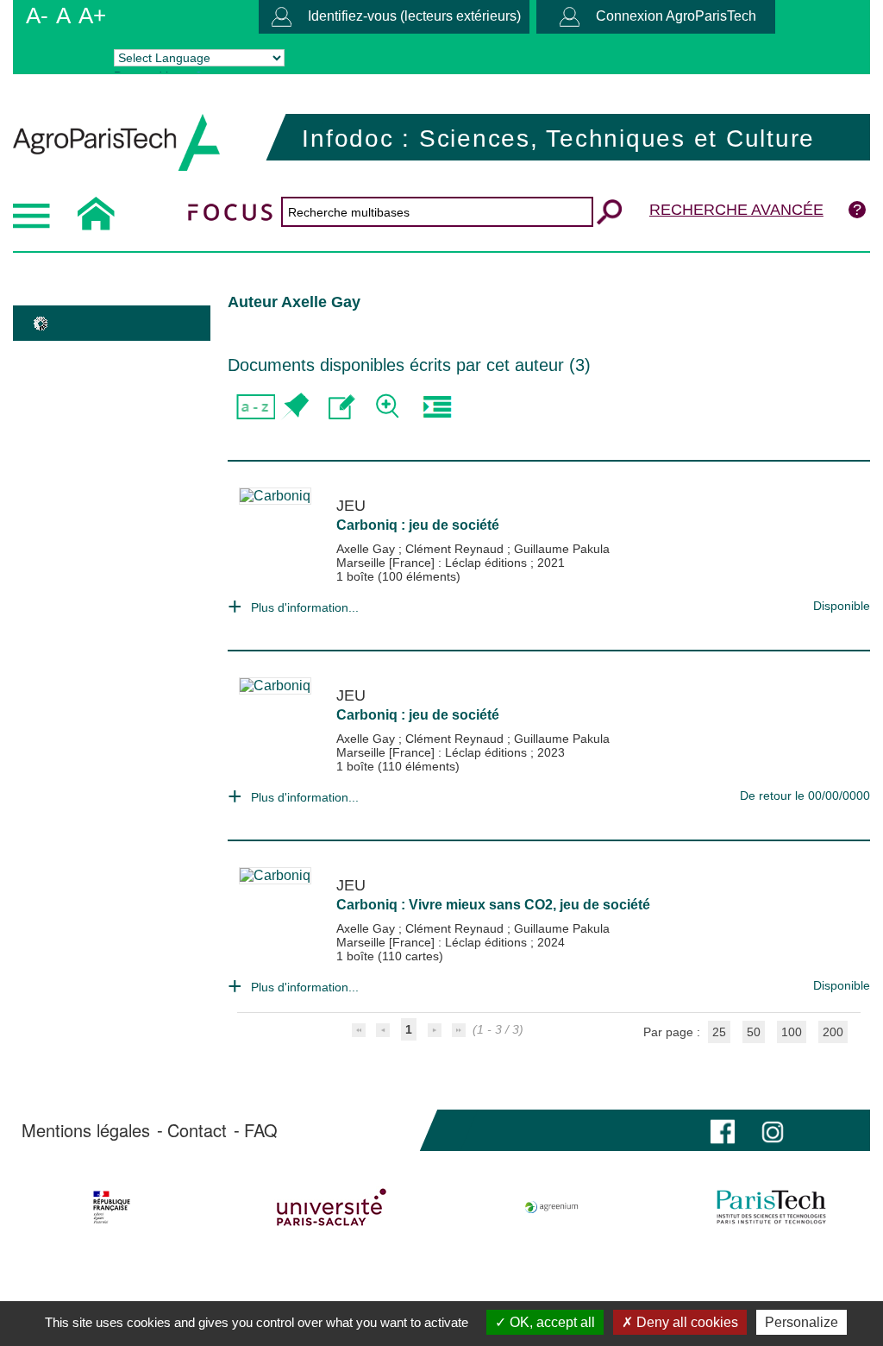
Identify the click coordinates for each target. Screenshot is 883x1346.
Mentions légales (86, 1130)
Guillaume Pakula (562, 549)
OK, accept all (550, 1322)
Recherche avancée (736, 209)
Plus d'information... (305, 607)
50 (754, 1032)
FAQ (261, 1130)
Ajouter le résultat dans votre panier (294, 407)
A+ (92, 15)
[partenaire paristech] (771, 1207)
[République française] (112, 1207)
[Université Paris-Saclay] (332, 1207)
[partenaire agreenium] (552, 1207)
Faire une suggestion (342, 407)
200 (833, 1032)
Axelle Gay (367, 549)
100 (791, 1032)
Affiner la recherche (389, 407)
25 (719, 1032)
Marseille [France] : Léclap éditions (433, 562)
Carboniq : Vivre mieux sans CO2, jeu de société (493, 904)
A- (37, 15)
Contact (197, 1130)
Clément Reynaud (456, 549)
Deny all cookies (685, 1322)
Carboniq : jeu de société (417, 525)
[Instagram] (773, 1130)
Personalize (801, 1322)
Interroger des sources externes (436, 407)
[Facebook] (723, 1130)
